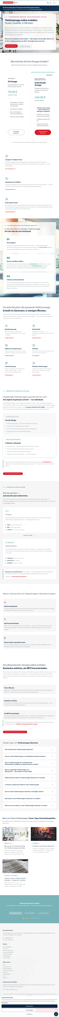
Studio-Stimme (34, 264)
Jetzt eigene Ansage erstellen (12, 473)
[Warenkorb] (47, 2)
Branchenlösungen (8, 950)
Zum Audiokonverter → (10, 169)
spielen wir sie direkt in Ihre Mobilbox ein (33, 718)
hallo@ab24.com (9, 938)
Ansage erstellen (11, 46)
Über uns (5, 972)
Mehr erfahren (5, 1003)
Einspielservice (7, 967)
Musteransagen (7, 969)
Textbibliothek (47, 462)
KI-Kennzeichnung (8, 970)
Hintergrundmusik (36, 266)
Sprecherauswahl (7, 954)
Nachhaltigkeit (7, 974)
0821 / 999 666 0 (30, 913)
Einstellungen (29, 1014)
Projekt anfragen (25, 46)
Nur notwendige (29, 1010)
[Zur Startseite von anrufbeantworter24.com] (10, 2)
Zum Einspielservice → (10, 189)
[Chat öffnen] (56, 1014)
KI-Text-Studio (43, 247)
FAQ (4, 965)
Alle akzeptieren (29, 1006)
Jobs (4, 976)
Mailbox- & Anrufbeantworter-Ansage (26, 724)
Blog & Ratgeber (7, 947)
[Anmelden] (50, 2)
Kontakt (5, 978)
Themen (5, 949)
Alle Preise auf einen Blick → (19, 576)
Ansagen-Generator (8, 952)
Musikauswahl (7, 956)
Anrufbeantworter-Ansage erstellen (15, 732)
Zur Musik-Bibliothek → (10, 212)
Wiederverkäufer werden (11, 989)
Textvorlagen (6, 958)
